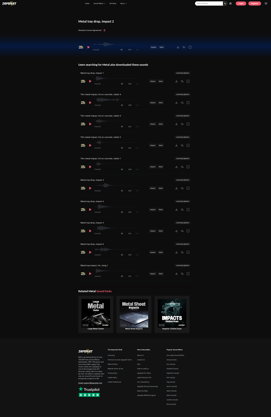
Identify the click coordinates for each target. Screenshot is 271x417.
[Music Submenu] (127, 3)
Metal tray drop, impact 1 (92, 73)
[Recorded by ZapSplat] (81, 47)
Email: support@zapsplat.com (90, 383)
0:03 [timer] (129, 255)
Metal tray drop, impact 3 (92, 180)
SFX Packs (112, 3)
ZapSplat (96, 50)
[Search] (225, 3)
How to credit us (143, 369)
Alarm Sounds (172, 391)
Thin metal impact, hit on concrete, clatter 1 (101, 158)
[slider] (116, 44)
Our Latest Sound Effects (175, 355)
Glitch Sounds (171, 395)
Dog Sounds (171, 382)
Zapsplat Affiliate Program (146, 395)
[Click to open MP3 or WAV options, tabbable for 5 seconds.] (177, 47)
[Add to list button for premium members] (184, 47)
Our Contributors (143, 382)
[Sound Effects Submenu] (105, 3)
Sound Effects (98, 3)
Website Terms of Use (115, 369)
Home (87, 3)
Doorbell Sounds (172, 369)
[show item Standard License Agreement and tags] (190, 47)
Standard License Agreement (90, 30)
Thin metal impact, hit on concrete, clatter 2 (101, 137)
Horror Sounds (172, 386)
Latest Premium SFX (144, 377)
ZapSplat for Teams (144, 373)
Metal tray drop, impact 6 (92, 244)
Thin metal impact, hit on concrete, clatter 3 (101, 115)
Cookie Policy (112, 377)
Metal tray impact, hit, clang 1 (94, 265)
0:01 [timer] (129, 50)
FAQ (138, 364)
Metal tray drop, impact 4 (92, 201)
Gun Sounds (171, 364)
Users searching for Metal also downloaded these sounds (113, 64)
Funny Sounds (172, 360)
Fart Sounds (171, 377)
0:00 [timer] (137, 50)
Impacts (153, 47)
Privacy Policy (112, 373)
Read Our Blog (142, 391)
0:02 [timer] (129, 84)
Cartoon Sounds (172, 400)
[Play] (88, 47)
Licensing (111, 355)
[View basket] (266, 3)
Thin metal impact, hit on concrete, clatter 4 (101, 94)
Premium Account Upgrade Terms (120, 360)
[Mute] (121, 50)
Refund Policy (112, 364)
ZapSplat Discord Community (147, 386)
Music (122, 3)
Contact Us (141, 360)
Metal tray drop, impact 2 (96, 21)
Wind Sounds (171, 404)
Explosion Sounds (173, 373)
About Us (140, 355)
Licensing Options (182, 73)
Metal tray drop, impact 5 (92, 222)
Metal (161, 47)
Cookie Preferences (114, 382)
